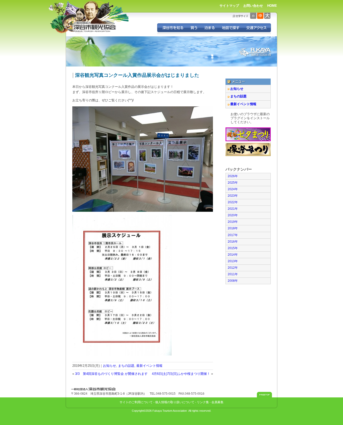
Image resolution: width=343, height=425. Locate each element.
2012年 (233, 267)
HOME (272, 6)
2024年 (233, 189)
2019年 (233, 222)
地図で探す (230, 27)
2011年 (233, 274)
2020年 (233, 215)
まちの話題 (126, 366)
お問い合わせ (253, 6)
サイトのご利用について (136, 402)
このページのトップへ (264, 394)
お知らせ (109, 366)
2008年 (233, 280)
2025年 (233, 182)
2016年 (233, 241)
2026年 (233, 176)
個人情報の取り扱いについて (174, 402)
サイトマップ (229, 6)
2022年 (233, 202)
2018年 (233, 228)
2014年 (233, 254)
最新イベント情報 (149, 366)
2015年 (233, 248)
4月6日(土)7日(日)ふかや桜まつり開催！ (181, 374)
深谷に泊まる (209, 27)
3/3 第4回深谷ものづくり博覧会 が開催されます (111, 374)
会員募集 (217, 402)
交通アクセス (257, 27)
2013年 (233, 261)
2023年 (233, 195)
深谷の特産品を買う (194, 27)
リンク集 (203, 402)
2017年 (233, 235)
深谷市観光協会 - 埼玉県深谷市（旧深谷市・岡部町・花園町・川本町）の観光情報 (95, 27)
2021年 (233, 208)
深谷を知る (172, 27)
